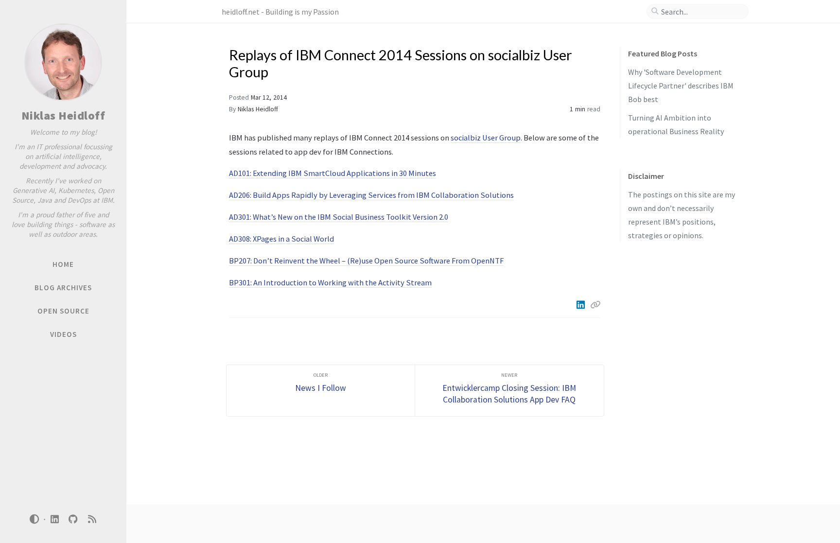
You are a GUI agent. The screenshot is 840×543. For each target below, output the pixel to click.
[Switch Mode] (34, 519)
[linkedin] (54, 519)
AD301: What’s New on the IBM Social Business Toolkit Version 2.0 (338, 217)
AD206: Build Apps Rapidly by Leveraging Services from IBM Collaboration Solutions (371, 195)
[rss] (92, 519)
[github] (73, 519)
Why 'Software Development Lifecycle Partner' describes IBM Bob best (681, 85)
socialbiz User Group (486, 137)
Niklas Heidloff (63, 115)
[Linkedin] (581, 305)
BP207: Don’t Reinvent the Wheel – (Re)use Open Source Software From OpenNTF (366, 260)
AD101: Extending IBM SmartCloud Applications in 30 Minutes (332, 173)
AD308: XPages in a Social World (281, 239)
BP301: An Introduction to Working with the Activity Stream (330, 282)
